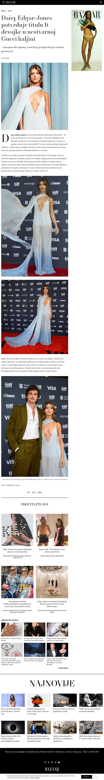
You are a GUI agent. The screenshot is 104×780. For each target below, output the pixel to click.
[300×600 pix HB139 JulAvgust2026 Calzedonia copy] (86, 40)
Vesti (10, 11)
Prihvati (86, 777)
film (29, 492)
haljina (40, 492)
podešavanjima (35, 778)
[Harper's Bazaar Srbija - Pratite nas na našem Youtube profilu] (59, 762)
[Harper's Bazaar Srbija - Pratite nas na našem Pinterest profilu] (52, 762)
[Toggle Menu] (3, 2)
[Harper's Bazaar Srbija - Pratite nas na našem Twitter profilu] (48, 762)
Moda (3, 11)
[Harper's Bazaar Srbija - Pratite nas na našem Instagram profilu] (55, 762)
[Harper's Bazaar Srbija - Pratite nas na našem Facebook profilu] (45, 762)
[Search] (101, 2)
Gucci (34, 492)
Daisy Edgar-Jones (18, 135)
